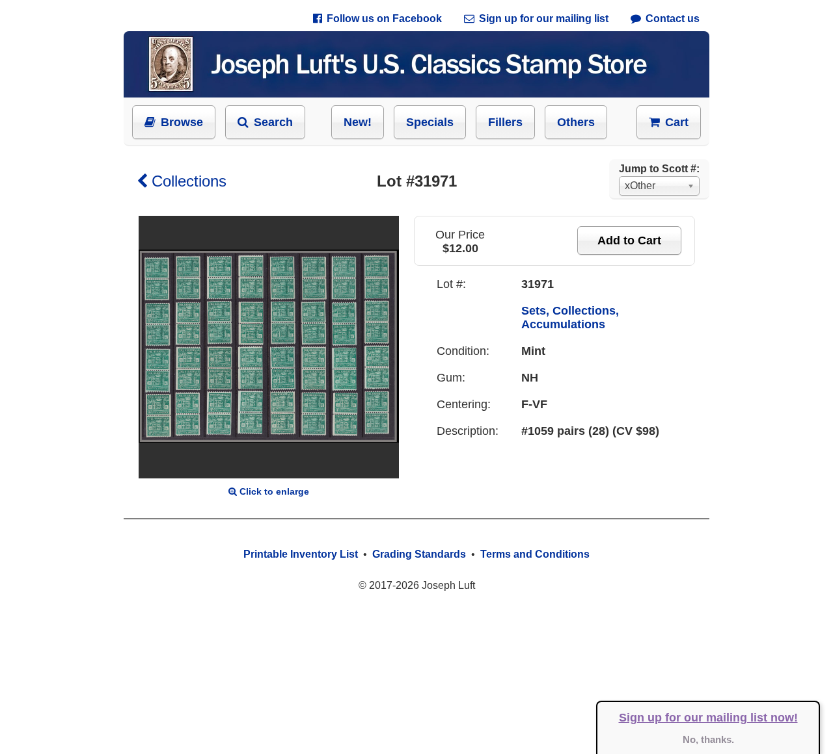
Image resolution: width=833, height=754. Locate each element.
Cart (677, 122)
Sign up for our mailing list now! (708, 717)
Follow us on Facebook (384, 18)
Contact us (673, 18)
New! (358, 122)
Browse (182, 122)
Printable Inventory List (300, 554)
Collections (189, 181)
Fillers (505, 122)
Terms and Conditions (535, 554)
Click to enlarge (274, 491)
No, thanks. (708, 739)
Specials (430, 122)
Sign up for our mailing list (543, 18)
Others (576, 122)
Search (273, 122)
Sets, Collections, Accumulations (570, 317)
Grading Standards (419, 554)
